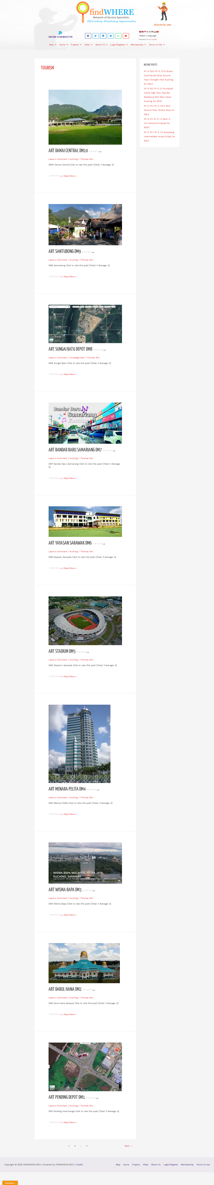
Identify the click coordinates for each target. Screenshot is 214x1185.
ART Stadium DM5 (69, 651)
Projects (75, 44)
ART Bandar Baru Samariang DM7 (82, 450)
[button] (88, 36)
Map (51, 44)
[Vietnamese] (157, 32)
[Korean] (150, 32)
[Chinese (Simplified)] (140, 32)
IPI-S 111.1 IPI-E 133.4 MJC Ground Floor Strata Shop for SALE (159, 110)
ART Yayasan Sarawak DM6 (77, 543)
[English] (142, 32)
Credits (79, 1164)
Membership (137, 44)
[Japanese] (147, 32)
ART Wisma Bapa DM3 (72, 890)
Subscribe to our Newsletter (60, 37)
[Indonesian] (145, 32)
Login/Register (117, 44)
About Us (100, 44)
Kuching (74, 159)
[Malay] (152, 32)
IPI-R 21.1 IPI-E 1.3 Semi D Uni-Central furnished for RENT (157, 123)
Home (62, 44)
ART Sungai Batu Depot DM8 (77, 349)
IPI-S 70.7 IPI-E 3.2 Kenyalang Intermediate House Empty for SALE (159, 136)
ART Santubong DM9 (71, 251)
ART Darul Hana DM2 (72, 989)
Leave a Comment (58, 159)
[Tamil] (155, 32)
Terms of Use (155, 44)
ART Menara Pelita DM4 (74, 789)
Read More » (69, 176)
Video (87, 44)
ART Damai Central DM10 (75, 151)
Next (129, 1146)
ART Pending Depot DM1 (73, 1097)
